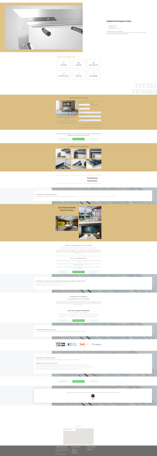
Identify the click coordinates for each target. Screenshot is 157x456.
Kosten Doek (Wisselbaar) (82, 114)
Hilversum (92, 196)
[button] (56, 344)
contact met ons (68, 316)
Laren (78, 196)
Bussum (99, 196)
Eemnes (80, 196)
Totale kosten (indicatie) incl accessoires (84, 118)
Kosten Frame (81, 110)
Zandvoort (105, 196)
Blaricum (86, 196)
